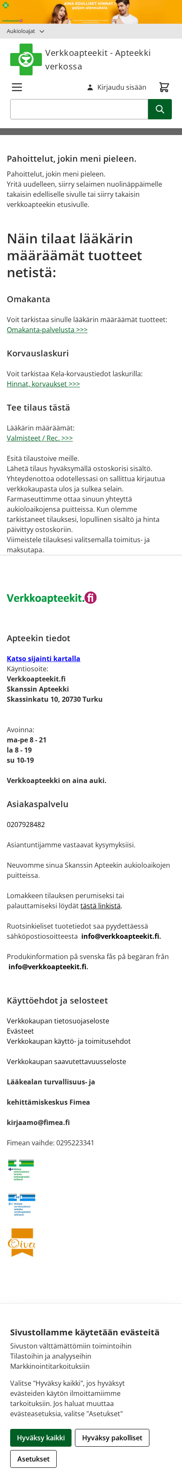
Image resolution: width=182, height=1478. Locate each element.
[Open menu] (17, 87)
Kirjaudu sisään (121, 87)
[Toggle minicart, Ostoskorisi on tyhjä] (164, 87)
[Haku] (160, 109)
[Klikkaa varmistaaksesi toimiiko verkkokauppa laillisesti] (91, 1170)
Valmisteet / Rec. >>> (40, 438)
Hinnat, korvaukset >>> (43, 384)
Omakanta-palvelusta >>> (47, 329)
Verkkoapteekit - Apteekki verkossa (98, 59)
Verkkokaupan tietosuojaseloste (58, 1021)
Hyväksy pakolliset (112, 1437)
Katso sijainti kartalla (43, 658)
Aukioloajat (21, 31)
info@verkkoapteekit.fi (120, 936)
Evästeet (20, 1031)
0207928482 (26, 824)
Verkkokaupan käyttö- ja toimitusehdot (69, 1041)
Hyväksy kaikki (41, 1437)
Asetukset (33, 1459)
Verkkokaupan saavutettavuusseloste (66, 1061)
